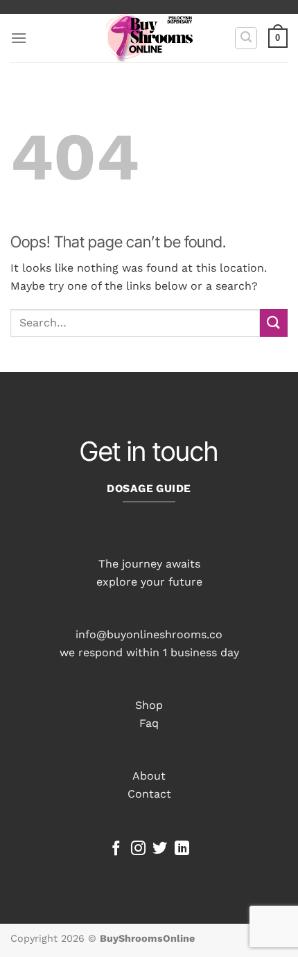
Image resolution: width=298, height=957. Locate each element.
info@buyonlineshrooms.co (149, 634)
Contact (149, 793)
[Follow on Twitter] (159, 849)
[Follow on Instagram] (138, 849)
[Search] (246, 38)
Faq (149, 723)
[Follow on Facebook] (116, 849)
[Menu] (18, 38)
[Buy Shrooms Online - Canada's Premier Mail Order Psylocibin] (149, 38)
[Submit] (274, 322)
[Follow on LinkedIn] (182, 849)
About (149, 775)
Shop (149, 705)
